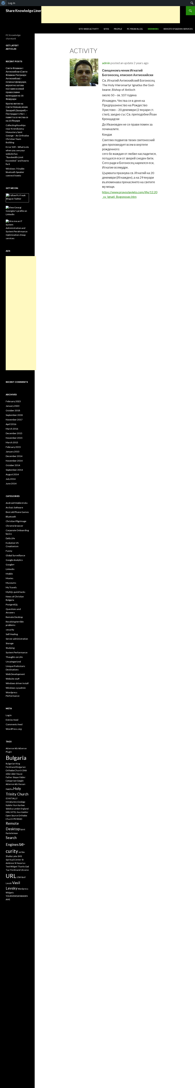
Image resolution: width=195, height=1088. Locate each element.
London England (21, 808)
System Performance (16, 652)
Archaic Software (14, 507)
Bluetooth (11, 516)
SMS (20, 856)
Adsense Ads (12, 748)
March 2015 (12, 442)
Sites (106, 29)
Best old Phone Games (17, 512)
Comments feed (14, 724)
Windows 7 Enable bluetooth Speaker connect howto (15, 172)
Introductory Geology (15, 802)
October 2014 (13, 465)
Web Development (15, 674)
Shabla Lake (11, 856)
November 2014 (14, 460)
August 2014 (12, 474)
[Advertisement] (110, 14)
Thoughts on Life (14, 657)
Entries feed (12, 719)
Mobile (9, 573)
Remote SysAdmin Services (178, 29)
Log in (9, 715)
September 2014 (14, 469)
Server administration (17, 638)
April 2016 (11, 424)
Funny (9, 550)
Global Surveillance (15, 555)
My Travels (11, 587)
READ (19, 819)
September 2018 (14, 415)
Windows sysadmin (16, 687)
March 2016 (12, 428)
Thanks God (23, 866)
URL (11, 875)
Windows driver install (17, 683)
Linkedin (10, 569)
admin (106, 63)
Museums (11, 582)
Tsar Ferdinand (13, 870)
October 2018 (13, 410)
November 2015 (14, 437)
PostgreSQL (12, 604)
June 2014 (11, 483)
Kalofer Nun (11, 805)
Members (153, 29)
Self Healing (12, 634)
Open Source (12, 815)
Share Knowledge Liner (23, 11)
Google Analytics (14, 560)
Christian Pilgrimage (16, 521)
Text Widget (11, 866)
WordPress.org (14, 728)
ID (7, 798)
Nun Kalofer (22, 812)
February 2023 (13, 401)
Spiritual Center (13, 859)
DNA (24, 770)
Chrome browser (14, 525)
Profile (118, 29)
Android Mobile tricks (17, 502)
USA (19, 877)
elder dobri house (14, 774)
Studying (10, 647)
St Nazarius (19, 863)
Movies (9, 578)
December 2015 (14, 433)
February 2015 (13, 447)
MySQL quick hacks (15, 592)
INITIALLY (13, 798)
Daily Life (10, 538)
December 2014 (14, 456)
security (10, 629)
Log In (11, 3)
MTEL (13, 812)
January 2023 (12, 405)
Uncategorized (13, 661)
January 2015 (12, 451)
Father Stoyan (12, 777)
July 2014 (10, 479)
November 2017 (14, 419)
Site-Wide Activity (89, 29)
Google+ (10, 564)
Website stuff (12, 678)
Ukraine (25, 870)
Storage (10, 643)
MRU (8, 812)
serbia (21, 852)
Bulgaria (16, 757)
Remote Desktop (14, 617)
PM (14, 819)
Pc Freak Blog (135, 29)
